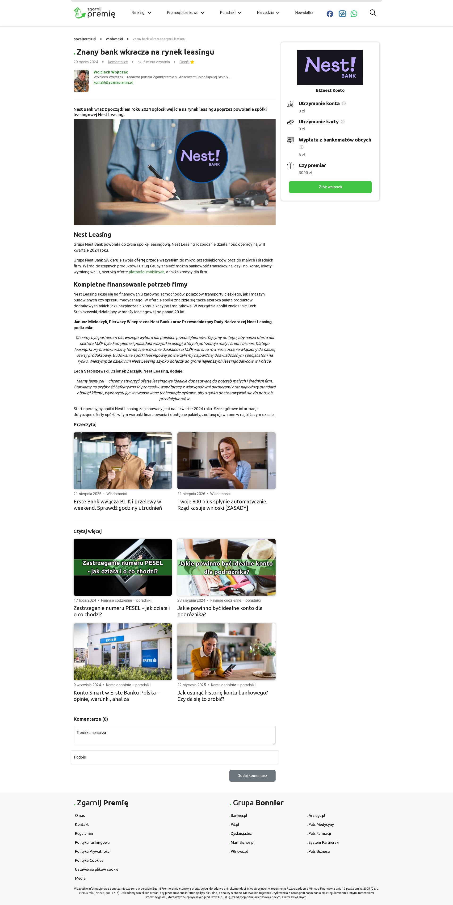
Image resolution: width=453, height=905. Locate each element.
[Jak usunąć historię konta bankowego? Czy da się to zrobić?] (226, 651)
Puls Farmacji (320, 833)
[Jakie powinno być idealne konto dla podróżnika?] (226, 567)
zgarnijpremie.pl (85, 38)
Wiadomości (114, 38)
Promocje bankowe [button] (182, 12)
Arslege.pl (317, 815)
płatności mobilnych (146, 272)
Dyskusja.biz (241, 833)
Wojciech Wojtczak (111, 72)
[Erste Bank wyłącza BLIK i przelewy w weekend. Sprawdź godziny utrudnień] (123, 460)
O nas (80, 815)
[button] (344, 104)
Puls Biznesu (319, 851)
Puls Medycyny (321, 824)
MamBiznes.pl (242, 842)
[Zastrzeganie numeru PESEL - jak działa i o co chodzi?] (123, 567)
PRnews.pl (239, 851)
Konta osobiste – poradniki (128, 685)
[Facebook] (330, 14)
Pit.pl (235, 824)
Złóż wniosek (330, 187)
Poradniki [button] (227, 12)
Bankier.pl (239, 815)
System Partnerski (324, 842)
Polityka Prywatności (92, 851)
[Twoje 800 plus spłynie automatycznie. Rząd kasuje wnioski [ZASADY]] (226, 460)
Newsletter (304, 12)
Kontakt (82, 824)
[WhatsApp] (353, 13)
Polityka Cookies (89, 860)
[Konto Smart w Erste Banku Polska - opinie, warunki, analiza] (123, 651)
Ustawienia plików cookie (96, 869)
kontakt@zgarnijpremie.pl (113, 82)
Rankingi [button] (138, 12)
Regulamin (84, 833)
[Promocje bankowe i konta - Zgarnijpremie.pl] (99, 13)
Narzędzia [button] (265, 12)
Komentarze (118, 62)
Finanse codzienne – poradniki (126, 600)
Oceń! (184, 62)
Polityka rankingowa (92, 842)
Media (80, 878)
